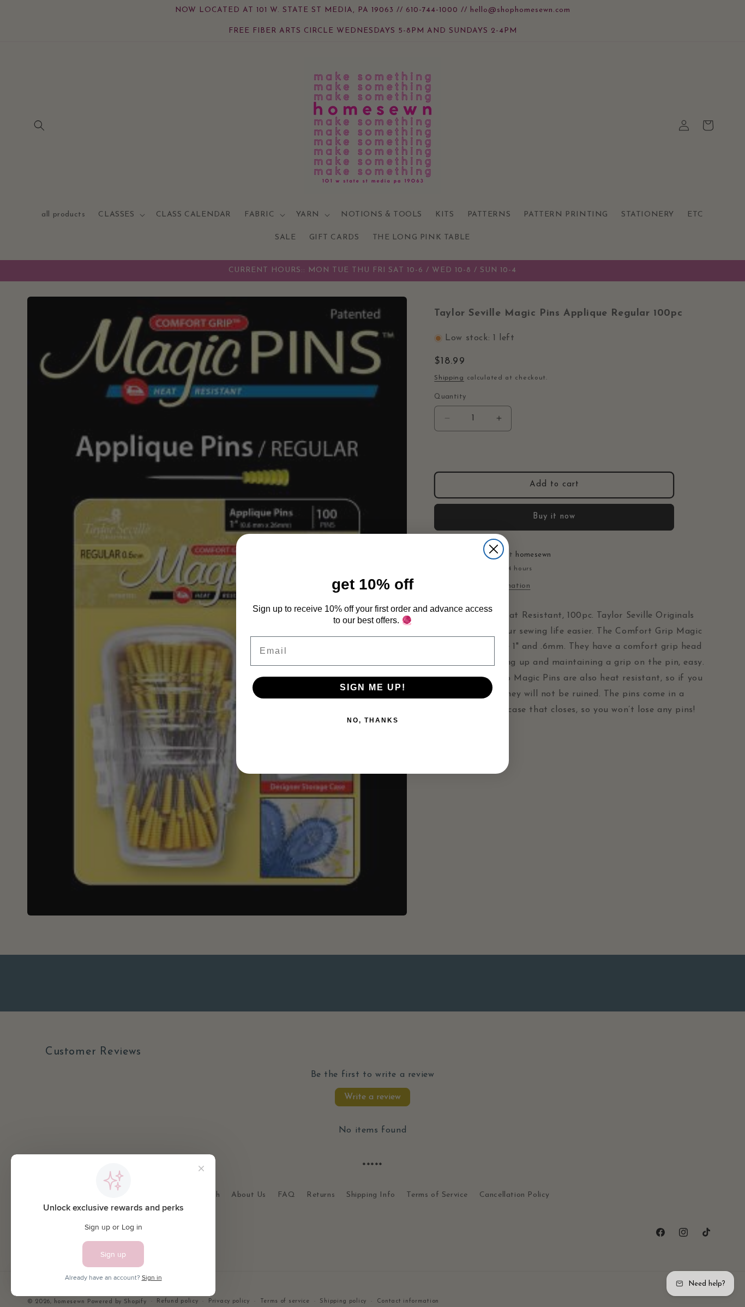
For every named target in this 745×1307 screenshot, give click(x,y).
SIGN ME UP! (373, 687)
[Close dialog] (493, 549)
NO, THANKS (373, 720)
